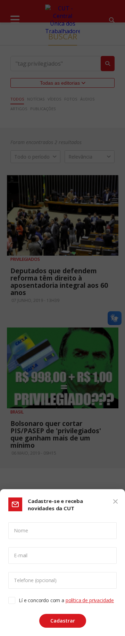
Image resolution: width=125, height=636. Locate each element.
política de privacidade (90, 600)
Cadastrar (62, 620)
